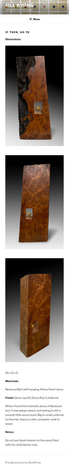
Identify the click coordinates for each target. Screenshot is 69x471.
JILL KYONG (19, 5)
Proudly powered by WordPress (23, 462)
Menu (36, 19)
